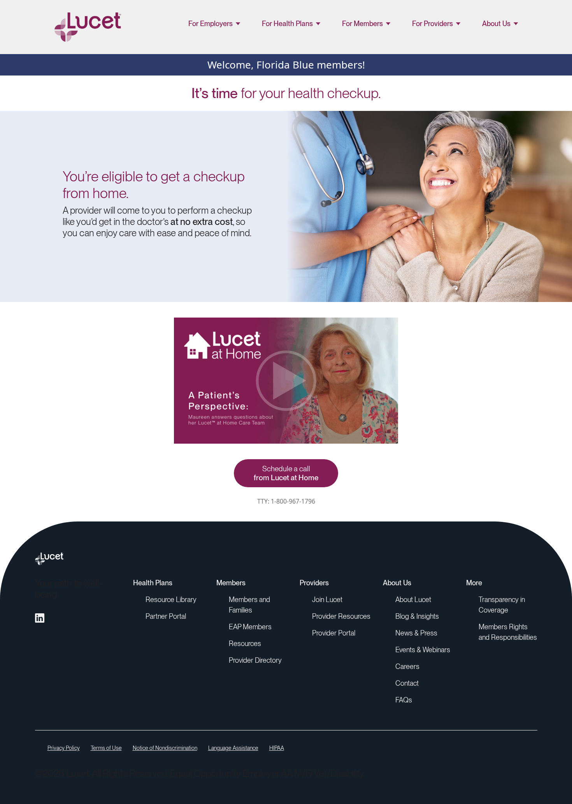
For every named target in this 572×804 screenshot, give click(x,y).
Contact (407, 683)
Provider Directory (255, 660)
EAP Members (250, 627)
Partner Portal (166, 616)
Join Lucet (327, 599)
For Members (362, 23)
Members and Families (249, 604)
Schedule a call (286, 473)
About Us (496, 23)
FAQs (403, 700)
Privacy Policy (63, 748)
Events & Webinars (422, 650)
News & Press (416, 633)
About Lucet (413, 599)
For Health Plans (287, 23)
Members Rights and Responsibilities (508, 632)
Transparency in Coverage (502, 604)
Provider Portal (333, 633)
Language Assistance (233, 748)
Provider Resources (341, 616)
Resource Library (171, 599)
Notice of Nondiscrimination (165, 748)
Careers (407, 666)
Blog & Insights (417, 616)
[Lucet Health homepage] (286, 559)
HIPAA (276, 748)
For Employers (210, 23)
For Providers (432, 23)
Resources (245, 643)
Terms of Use (106, 748)
